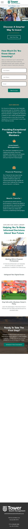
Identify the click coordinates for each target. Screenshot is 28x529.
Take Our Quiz (14, 90)
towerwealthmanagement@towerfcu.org (14, 513)
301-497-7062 (15, 524)
